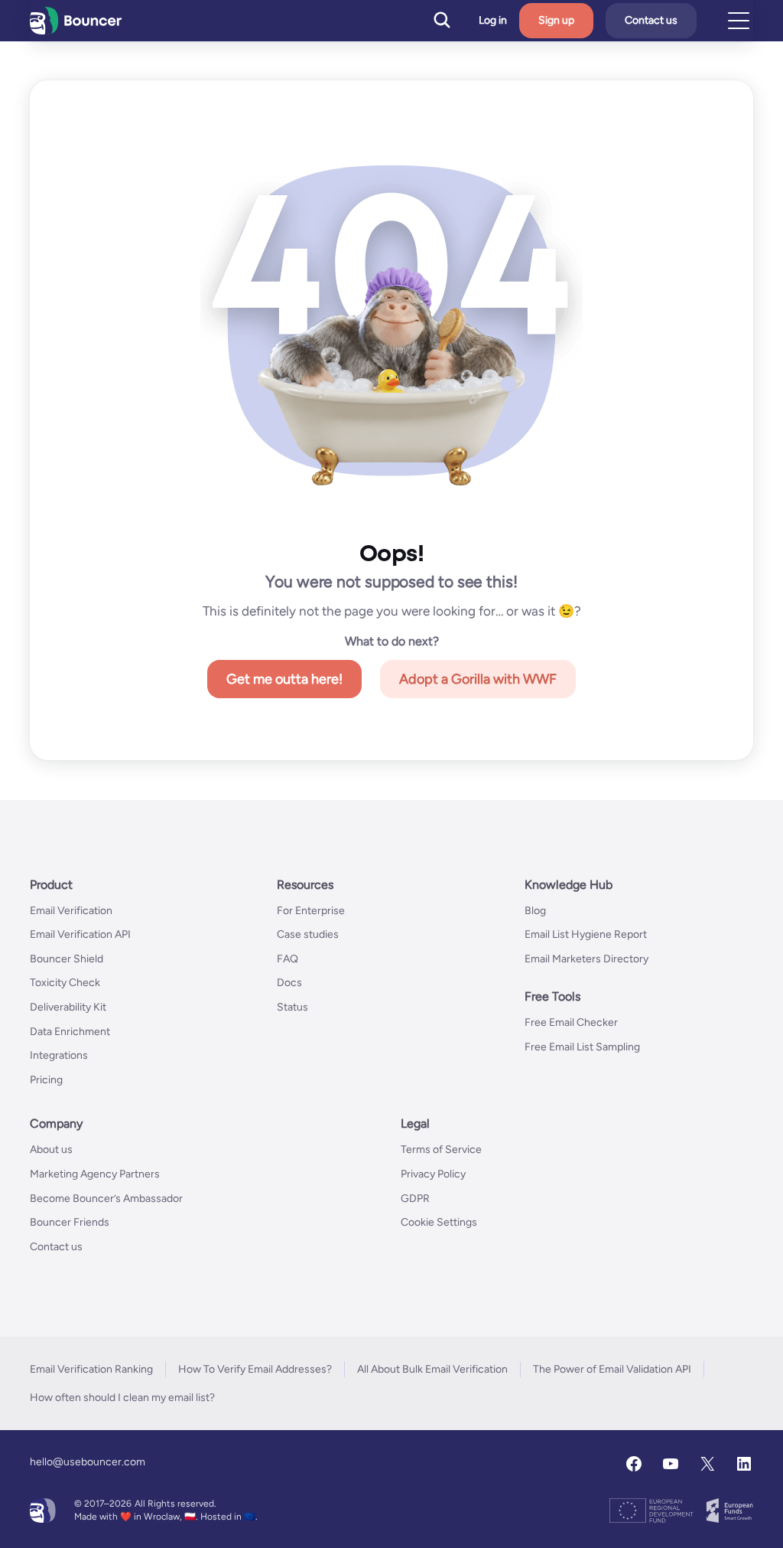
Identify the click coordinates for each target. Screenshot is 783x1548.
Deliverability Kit (68, 1007)
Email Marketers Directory (586, 958)
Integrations (59, 1055)
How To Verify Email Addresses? (255, 1369)
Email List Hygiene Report (586, 934)
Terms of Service (441, 1149)
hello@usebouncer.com (87, 1461)
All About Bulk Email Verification (432, 1369)
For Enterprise (311, 910)
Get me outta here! (284, 679)
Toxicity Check (65, 982)
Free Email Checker (571, 1022)
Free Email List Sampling (582, 1046)
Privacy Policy (433, 1174)
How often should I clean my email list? (122, 1397)
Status (292, 1007)
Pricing (46, 1079)
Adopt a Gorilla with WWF (478, 679)
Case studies (308, 934)
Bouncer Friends (69, 1222)
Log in (493, 20)
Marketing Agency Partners (95, 1174)
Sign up (556, 20)
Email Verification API (80, 934)
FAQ (287, 958)
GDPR (415, 1198)
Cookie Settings (439, 1222)
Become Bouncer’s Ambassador (106, 1198)
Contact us (651, 20)
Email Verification (71, 910)
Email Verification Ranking (91, 1369)
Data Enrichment (70, 1031)
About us (51, 1149)
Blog (535, 910)
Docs (289, 982)
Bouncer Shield (66, 958)
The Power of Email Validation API (612, 1369)
